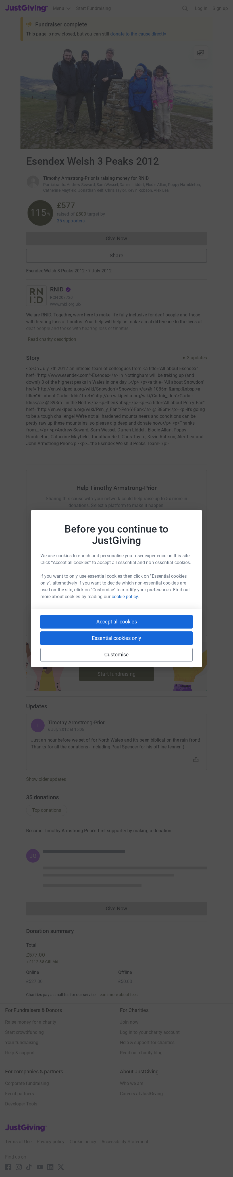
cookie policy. (125, 596)
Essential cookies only (116, 638)
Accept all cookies (116, 622)
